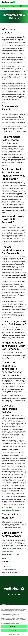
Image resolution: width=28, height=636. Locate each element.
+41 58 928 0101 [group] (7, 566)
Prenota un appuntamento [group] (13, 6)
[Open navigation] (25, 2)
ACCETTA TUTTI (14, 626)
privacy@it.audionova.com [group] (7, 551)
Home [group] (5, 9)
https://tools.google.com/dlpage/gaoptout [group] (11, 510)
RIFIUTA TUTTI (14, 630)
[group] (9, 594)
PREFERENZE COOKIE (14, 634)
